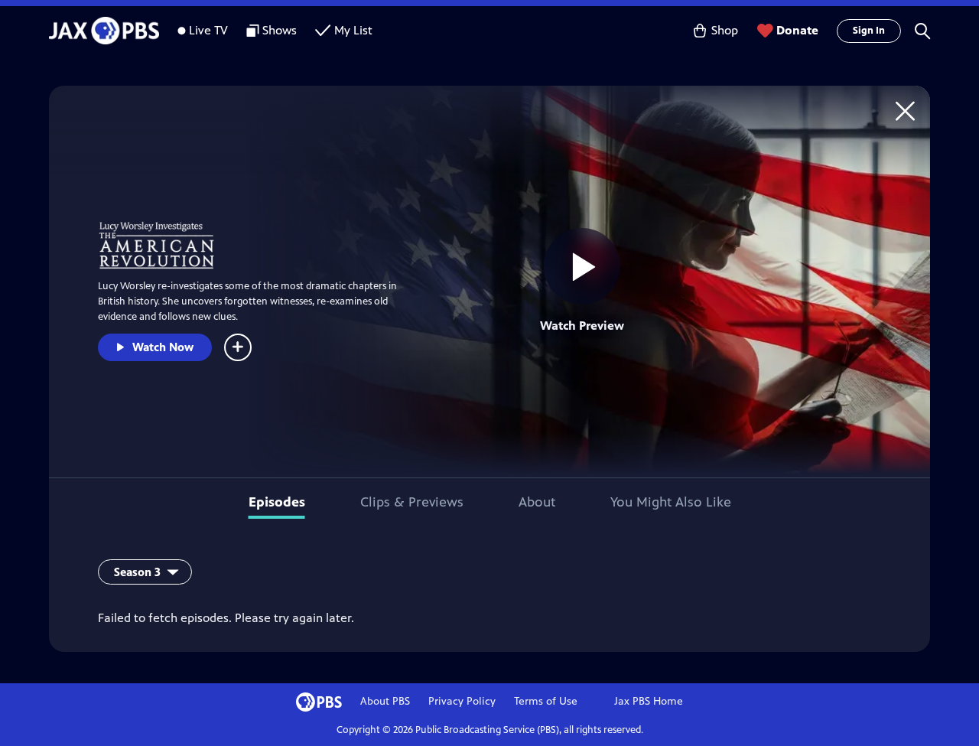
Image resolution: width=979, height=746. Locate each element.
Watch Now (163, 347)
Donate (797, 30)
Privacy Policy (462, 701)
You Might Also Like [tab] (670, 502)
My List (353, 30)
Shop (724, 30)
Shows (279, 30)
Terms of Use (545, 701)
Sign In (869, 30)
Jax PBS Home (648, 701)
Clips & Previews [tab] (411, 502)
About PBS (385, 701)
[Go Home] (905, 110)
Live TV (208, 30)
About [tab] (537, 502)
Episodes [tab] (277, 502)
